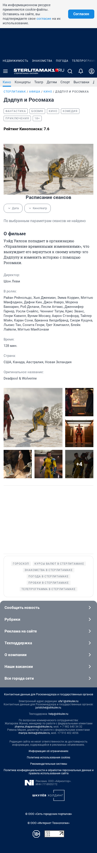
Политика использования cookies (48, 757)
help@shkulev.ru (58, 714)
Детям (52, 82)
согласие (44, 19)
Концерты (23, 82)
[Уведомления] (80, 71)
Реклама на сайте (21, 631)
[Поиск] (70, 71)
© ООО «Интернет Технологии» (48, 823)
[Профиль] (91, 71)
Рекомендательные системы (48, 763)
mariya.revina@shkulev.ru (34, 733)
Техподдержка (18, 643)
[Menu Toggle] (5, 71)
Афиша (34, 91)
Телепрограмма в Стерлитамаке (48, 589)
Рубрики (12, 619)
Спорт (65, 82)
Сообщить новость (22, 607)
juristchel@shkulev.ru (48, 707)
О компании (16, 654)
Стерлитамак (15, 91)
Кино (7, 82)
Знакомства (42, 60)
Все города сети (19, 678)
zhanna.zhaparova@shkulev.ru (33, 726)
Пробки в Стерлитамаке (48, 582)
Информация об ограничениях (48, 751)
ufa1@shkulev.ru (68, 701)
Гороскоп (21, 563)
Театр (38, 82)
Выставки (81, 82)
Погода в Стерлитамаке (48, 576)
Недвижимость (15, 60)
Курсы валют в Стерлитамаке (59, 563)
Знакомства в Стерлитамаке (49, 570)
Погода (62, 60)
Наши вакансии (19, 666)
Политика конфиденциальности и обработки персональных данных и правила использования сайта (49, 772)
